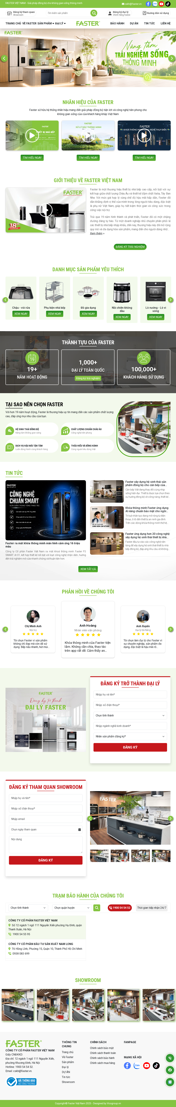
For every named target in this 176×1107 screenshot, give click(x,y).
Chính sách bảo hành (102, 1058)
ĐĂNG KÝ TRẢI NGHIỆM (130, 246)
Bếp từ (122, 307)
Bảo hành (117, 23)
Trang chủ (13, 23)
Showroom (68, 1082)
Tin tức (149, 23)
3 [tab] (93, 84)
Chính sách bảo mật (102, 1048)
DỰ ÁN (134, 23)
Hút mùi (156, 307)
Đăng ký (130, 747)
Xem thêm (96, 233)
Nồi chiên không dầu (55, 309)
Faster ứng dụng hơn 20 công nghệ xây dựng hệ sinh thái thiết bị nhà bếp (147, 537)
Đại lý (59, 23)
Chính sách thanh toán (103, 1053)
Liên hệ (165, 23)
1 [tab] (83, 84)
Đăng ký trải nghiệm (88, 378)
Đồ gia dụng (21, 307)
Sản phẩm (44, 23)
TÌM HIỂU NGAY (32, 157)
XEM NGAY (21, 313)
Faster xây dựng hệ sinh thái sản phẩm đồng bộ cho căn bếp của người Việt (145, 485)
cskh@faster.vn (133, 4)
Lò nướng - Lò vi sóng (88, 309)
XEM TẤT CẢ (88, 569)
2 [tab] (88, 84)
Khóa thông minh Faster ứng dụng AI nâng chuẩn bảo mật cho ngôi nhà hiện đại (146, 511)
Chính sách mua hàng (102, 1063)
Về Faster (29, 23)
